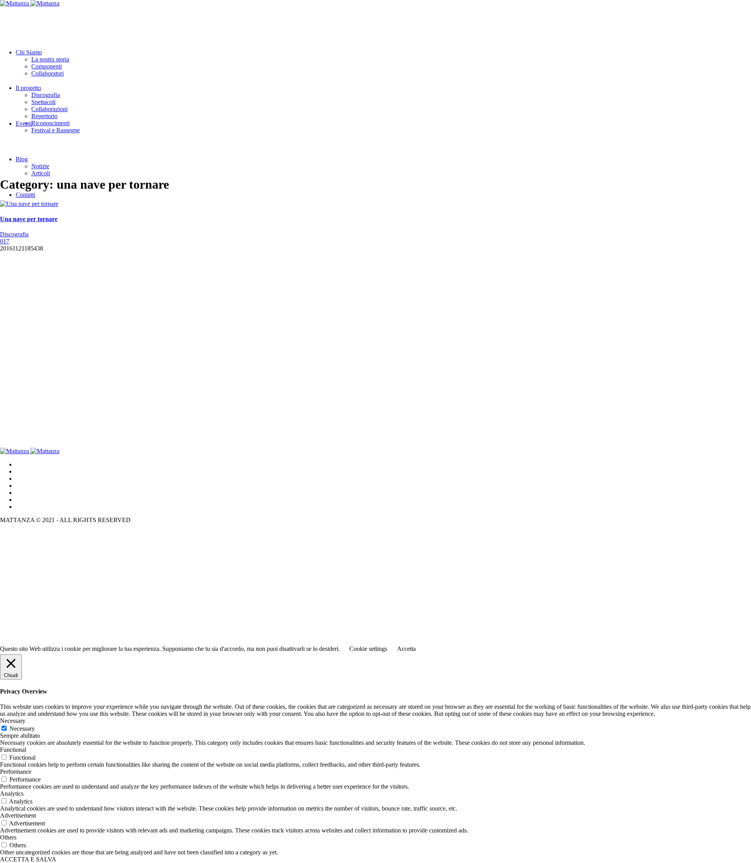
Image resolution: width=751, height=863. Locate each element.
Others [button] (8, 837)
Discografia (14, 234)
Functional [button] (13, 749)
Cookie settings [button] (368, 648)
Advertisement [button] (18, 815)
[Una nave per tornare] (29, 203)
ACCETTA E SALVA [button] (28, 859)
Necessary (22, 728)
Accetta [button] (406, 648)
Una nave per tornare (28, 219)
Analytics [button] (11, 793)
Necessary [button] (12, 720)
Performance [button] (15, 771)
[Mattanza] (29, 3)
